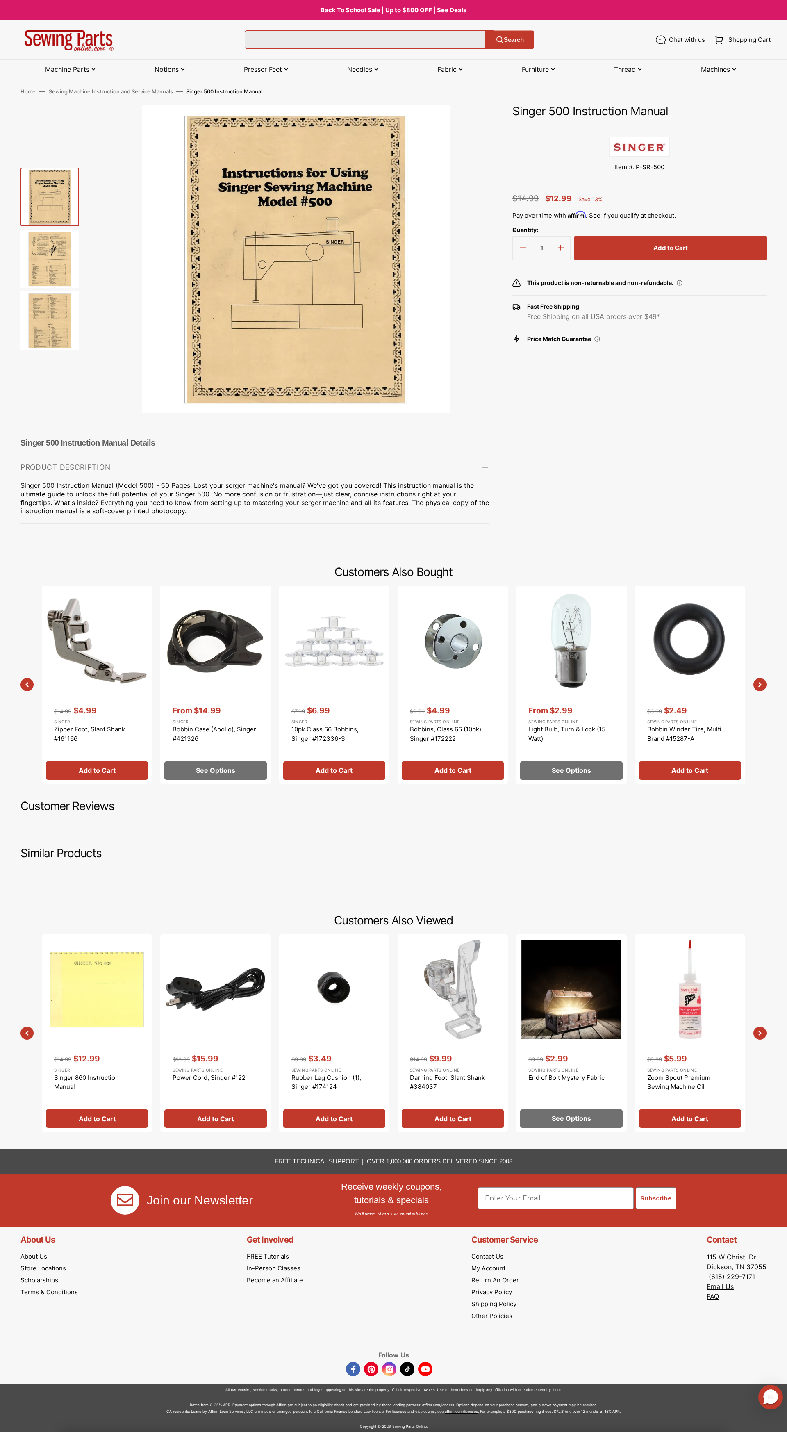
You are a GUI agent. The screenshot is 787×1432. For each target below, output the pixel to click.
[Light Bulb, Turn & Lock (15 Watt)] (571, 684)
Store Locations (43, 1268)
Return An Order (495, 1280)
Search (514, 39)
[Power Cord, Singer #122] (215, 1033)
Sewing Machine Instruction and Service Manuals (111, 91)
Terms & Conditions (49, 1292)
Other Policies (491, 1316)
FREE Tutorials (268, 1256)
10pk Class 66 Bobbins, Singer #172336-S (325, 733)
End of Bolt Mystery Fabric (566, 1077)
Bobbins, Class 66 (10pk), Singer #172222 (446, 733)
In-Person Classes (273, 1268)
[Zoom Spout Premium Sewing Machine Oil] (690, 1033)
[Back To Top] (775, 1420)
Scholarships (39, 1280)
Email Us (720, 1286)
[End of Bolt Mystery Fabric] (571, 1033)
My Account (488, 1268)
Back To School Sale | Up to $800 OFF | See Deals (393, 10)
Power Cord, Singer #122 (209, 1077)
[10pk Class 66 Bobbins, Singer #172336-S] (334, 684)
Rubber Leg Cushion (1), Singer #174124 (326, 1082)
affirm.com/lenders (438, 1404)
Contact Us (487, 1256)
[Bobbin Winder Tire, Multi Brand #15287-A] (690, 684)
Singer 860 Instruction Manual (86, 1082)
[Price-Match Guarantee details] (597, 339)
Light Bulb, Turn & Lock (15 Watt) (566, 733)
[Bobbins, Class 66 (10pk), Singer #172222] (453, 684)
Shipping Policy (493, 1304)
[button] (741, 40)
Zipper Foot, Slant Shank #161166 (89, 733)
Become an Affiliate (275, 1280)
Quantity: (525, 229)
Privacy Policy (491, 1292)
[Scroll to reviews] (639, 128)
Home (28, 91)
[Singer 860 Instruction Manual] (97, 1033)
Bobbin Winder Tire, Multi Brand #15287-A (684, 733)
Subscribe (656, 1198)
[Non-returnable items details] (680, 283)
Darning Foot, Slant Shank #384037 (447, 1082)
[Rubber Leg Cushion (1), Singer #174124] (334, 1033)
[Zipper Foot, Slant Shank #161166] (97, 684)
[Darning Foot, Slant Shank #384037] (453, 1033)
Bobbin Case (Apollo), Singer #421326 (214, 733)
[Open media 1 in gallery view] (471, 124)
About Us (33, 1256)
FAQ (713, 1296)
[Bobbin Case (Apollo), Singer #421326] (215, 684)
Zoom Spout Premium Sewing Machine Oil (678, 1082)
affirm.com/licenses (461, 1411)
